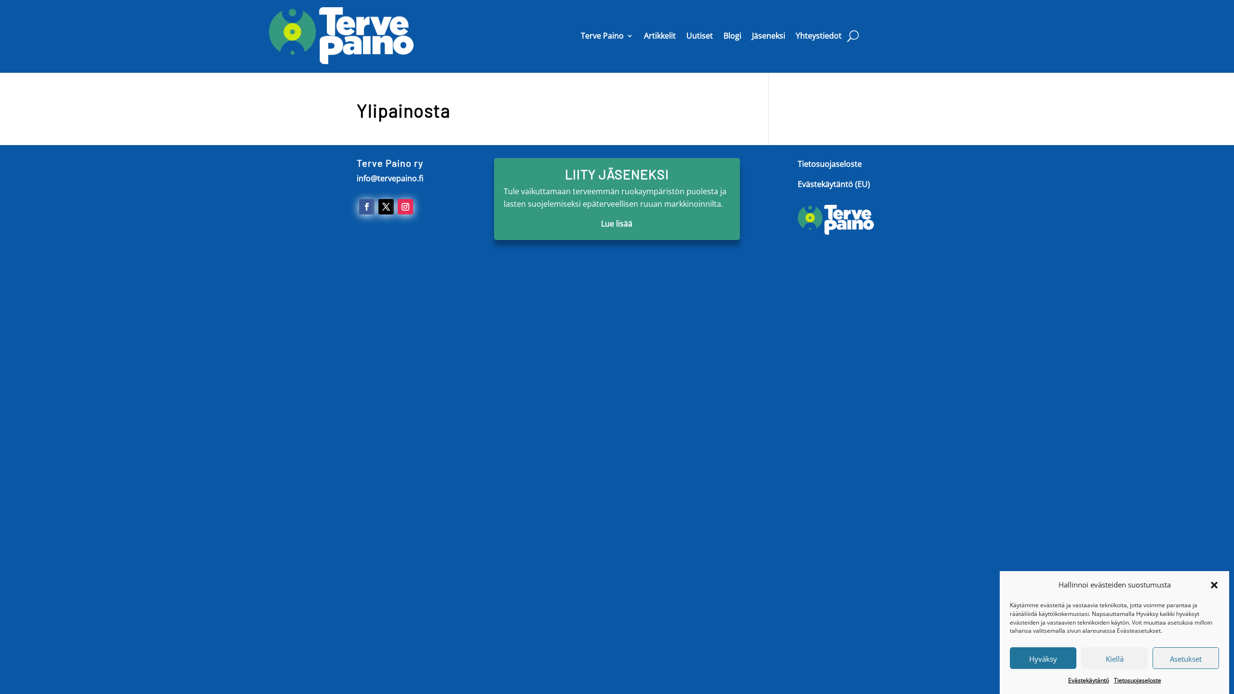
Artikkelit (660, 35)
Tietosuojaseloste (1137, 680)
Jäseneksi (768, 35)
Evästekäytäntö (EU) (834, 184)
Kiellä (1115, 658)
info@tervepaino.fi (390, 178)
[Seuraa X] (386, 206)
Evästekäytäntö (1088, 680)
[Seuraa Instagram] (405, 206)
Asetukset (1186, 658)
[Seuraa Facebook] (367, 206)
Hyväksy (1043, 658)
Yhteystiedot (819, 35)
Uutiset (699, 35)
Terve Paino (602, 35)
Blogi (732, 35)
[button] (1214, 585)
